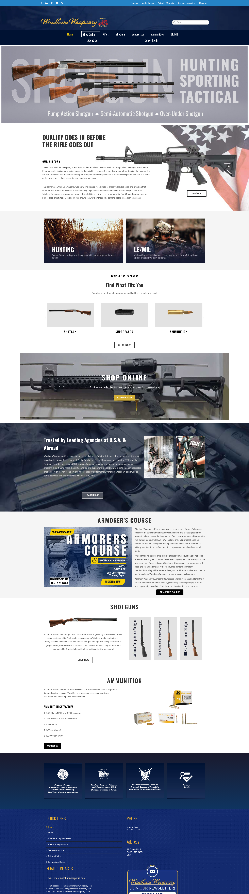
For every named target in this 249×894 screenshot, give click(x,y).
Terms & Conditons (56, 850)
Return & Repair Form (58, 844)
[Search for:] (190, 22)
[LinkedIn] (46, 3)
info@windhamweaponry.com (78, 889)
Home (51, 827)
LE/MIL (51, 833)
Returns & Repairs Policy (59, 838)
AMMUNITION (124, 332)
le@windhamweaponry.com (77, 891)
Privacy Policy (54, 856)
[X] (52, 3)
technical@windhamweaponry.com (76, 886)
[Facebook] (41, 3)
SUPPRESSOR (70, 332)
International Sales (56, 862)
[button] (45, 317)
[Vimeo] (57, 3)
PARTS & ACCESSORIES (179, 332)
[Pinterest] (62, 3)
